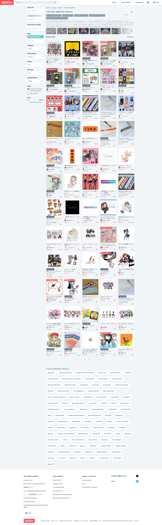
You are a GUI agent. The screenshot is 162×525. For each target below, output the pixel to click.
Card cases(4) (85, 427)
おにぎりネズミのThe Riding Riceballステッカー (54, 297)
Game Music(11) (124, 403)
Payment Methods (58, 487)
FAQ (83, 483)
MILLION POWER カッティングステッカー (107, 141)
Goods (54, 7)
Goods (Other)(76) (117, 379)
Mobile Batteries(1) (102, 452)
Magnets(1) (51, 464)
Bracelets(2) (128, 433)
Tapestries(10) (83, 409)
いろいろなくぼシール (88, 87)
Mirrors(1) (92, 458)
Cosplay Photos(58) (69, 385)
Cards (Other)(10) (126, 409)
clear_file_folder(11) (69, 409)
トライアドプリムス (105, 351)
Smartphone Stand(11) (54, 409)
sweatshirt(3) (96, 433)
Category (30, 45)
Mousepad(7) (76, 421)
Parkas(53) (95, 385)
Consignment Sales (29, 501)
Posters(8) (108, 415)
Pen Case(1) (62, 458)
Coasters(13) (93, 403)
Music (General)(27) (108, 391)
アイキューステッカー (106, 296)
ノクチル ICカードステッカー (108, 324)
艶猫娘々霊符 (68, 351)
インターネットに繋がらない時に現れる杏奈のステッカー (89, 350)
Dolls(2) (62, 446)
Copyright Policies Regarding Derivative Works (36, 506)
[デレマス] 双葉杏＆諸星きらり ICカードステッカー (53, 324)
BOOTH (48, 7)
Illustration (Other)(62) (54, 385)
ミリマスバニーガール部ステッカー (89, 192)
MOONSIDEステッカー (70, 165)
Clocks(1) (82, 458)
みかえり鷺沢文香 (69, 298)
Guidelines (76, 520)
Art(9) (49, 415)
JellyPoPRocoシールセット (54, 351)
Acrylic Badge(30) (78, 391)
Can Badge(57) (84, 385)
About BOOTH (126, 2)
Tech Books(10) (112, 409)
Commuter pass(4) (98, 427)
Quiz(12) (113, 403)
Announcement (86, 480)
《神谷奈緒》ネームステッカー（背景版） (107, 192)
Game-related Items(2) (78, 439)
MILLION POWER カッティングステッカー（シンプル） (125, 192)
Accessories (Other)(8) (94, 415)
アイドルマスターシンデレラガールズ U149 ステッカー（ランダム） (107, 244)
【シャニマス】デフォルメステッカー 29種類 (53, 59)
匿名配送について (29, 487)
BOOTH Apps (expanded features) (34, 483)
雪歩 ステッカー (50, 193)
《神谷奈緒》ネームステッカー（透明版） (89, 217)
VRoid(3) (117, 433)
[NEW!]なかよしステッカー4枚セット (72, 244)
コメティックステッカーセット (125, 59)
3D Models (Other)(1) (64, 452)
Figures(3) (50, 433)
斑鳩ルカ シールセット (52, 87)
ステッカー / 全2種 (69, 269)
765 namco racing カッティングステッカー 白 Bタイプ (126, 299)
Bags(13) (65, 403)
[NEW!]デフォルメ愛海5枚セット (71, 192)
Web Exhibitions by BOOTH (61, 498)
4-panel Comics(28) (93, 391)
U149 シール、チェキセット (54, 167)
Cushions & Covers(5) (122, 421)
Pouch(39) (50, 391)
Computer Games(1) (120, 446)
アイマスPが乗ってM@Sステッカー (71, 59)
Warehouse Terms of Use (65, 520)
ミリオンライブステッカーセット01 (71, 139)
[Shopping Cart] (148, 2)
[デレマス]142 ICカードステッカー (126, 324)
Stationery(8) (119, 415)
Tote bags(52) (107, 385)
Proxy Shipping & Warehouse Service (35, 491)
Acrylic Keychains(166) (65, 372)
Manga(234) (51, 372)
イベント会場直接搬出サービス (33, 494)
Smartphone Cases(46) (121, 385)
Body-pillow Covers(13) (78, 403)
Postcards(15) (115, 397)
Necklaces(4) (61, 427)
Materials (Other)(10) (98, 409)
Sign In (114, 2)
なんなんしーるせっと (88, 325)
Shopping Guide (58, 483)
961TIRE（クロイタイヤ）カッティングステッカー (90, 297)
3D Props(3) (107, 433)
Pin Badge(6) (87, 421)
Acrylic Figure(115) (115, 372)
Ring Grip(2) (104, 439)
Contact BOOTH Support (89, 487)
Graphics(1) (51, 452)
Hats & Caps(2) (52, 446)
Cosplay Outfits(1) (106, 446)
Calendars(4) (72, 427)
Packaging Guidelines (30, 498)
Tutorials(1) (77, 452)
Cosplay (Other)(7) (63, 421)
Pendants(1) (93, 446)
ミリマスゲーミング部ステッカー (125, 113)
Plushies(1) (73, 458)
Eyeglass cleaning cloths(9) (76, 415)
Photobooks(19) (88, 397)
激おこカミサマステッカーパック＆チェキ (53, 272)
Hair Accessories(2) (53, 439)
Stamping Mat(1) (116, 452)
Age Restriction (32, 77)
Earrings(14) (126, 397)
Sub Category (31, 53)
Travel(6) (109, 421)
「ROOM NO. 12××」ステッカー (72, 217)
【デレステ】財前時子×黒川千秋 (126, 270)
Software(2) (72, 446)
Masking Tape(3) (83, 433)
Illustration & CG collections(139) (85, 372)
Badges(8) (50, 421)
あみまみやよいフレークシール (53, 219)
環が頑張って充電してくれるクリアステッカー (89, 270)
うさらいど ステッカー (125, 165)
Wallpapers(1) (89, 452)
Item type (30, 69)
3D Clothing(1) (117, 458)
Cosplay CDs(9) (59, 415)
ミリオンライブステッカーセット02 (89, 166)
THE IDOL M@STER (69, 7)
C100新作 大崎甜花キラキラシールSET (72, 88)
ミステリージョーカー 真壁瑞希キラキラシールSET (108, 61)
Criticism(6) (99, 421)
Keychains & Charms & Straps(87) (71, 379)
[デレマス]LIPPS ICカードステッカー (72, 324)
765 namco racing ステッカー (54, 139)
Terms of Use (54, 520)
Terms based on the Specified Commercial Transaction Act (118, 520)
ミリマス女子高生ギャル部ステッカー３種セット (71, 113)
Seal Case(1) (51, 458)
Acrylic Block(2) (116, 439)
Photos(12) (104, 403)
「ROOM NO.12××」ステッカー (108, 166)
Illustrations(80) (103, 379)
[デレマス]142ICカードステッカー (54, 244)
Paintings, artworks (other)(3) (66, 433)
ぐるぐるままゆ (104, 271)
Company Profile (45, 520)
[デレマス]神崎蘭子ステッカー (126, 244)
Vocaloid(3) (122, 427)
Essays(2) (82, 446)
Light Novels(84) (89, 379)
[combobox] (36, 2)
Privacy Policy (84, 520)
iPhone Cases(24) (74, 397)
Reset (126, 14)
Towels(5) (50, 427)
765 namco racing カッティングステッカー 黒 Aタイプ (126, 139)
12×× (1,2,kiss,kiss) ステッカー (90, 139)
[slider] (28, 102)
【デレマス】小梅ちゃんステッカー (125, 350)
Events (29, 61)
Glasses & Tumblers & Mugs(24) (56, 397)
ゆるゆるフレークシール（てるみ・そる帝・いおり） (107, 86)
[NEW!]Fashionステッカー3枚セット (126, 217)
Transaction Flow (58, 491)
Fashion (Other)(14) (53, 403)
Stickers (59, 7)
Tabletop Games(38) (63, 391)
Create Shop (139, 2)
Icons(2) (65, 439)
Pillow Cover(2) (93, 439)
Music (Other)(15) (101, 397)
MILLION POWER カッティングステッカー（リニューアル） (89, 113)
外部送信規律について (95, 520)
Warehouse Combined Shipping (62, 494)
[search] (55, 2)
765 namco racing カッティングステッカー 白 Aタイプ (108, 113)
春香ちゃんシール (51, 115)
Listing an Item (28, 480)
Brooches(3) (111, 427)
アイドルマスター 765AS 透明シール (126, 88)
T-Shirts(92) (128, 372)
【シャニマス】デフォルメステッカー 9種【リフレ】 (107, 217)
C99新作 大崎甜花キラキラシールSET (89, 61)
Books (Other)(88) (53, 379)
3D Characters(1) (104, 458)
